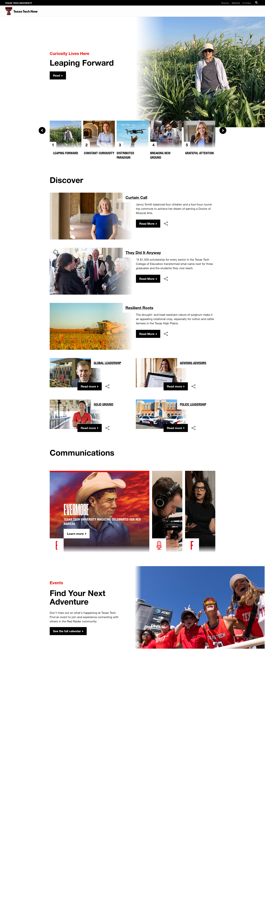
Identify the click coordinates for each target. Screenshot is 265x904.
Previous (42, 130)
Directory (225, 3)
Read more (88, 386)
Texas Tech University (18, 2)
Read (56, 75)
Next (222, 130)
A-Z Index (247, 3)
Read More (146, 223)
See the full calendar (67, 631)
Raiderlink (236, 3)
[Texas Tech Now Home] (6, 11)
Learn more (75, 533)
